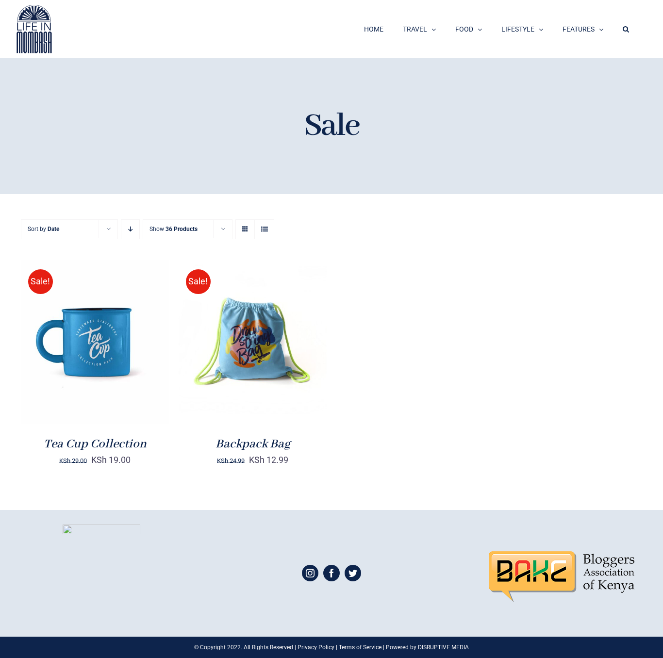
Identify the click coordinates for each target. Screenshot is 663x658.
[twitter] (353, 573)
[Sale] (95, 342)
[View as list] (264, 229)
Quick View (128, 348)
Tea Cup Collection (95, 444)
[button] (626, 29)
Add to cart (64, 348)
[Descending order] (130, 229)
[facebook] (331, 573)
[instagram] (310, 573)
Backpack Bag (252, 444)
